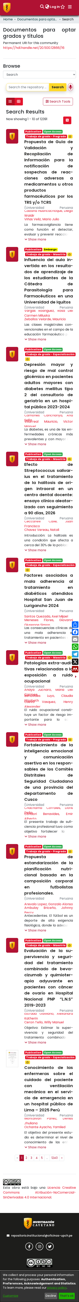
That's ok (67, 1296)
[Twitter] (50, 1246)
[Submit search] (42, 6)
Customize (10, 1296)
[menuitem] (47, 6)
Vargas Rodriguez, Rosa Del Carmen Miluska (48, 313)
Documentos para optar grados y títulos (37, 19)
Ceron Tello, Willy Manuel (44, 1022)
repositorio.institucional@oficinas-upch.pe (41, 1236)
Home (8, 19)
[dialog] (39, 1286)
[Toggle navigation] (70, 7)
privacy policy (57, 1288)
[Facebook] (29, 1246)
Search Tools (59, 101)
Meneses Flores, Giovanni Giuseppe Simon (48, 622)
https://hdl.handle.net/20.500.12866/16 (33, 47)
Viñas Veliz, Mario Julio (41, 219)
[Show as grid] (18, 101)
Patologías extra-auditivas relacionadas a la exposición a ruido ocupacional (48, 672)
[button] (35, 239)
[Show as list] (10, 101)
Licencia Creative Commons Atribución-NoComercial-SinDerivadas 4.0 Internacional (39, 1192)
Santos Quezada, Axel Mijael (46, 616)
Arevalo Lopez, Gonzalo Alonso (48, 904)
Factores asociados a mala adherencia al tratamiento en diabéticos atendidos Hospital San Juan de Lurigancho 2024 (48, 590)
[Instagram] (39, 1246)
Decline (51, 1296)
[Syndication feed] (67, 120)
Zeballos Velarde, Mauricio (45, 319)
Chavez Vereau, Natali (41, 529)
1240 (54, 1158)
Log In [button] (55, 6)
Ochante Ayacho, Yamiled (44, 1127)
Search (58, 87)
